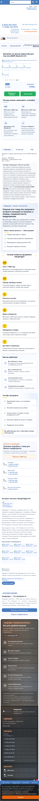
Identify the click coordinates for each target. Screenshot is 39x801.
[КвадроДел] (5, 2)
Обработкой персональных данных (26, 793)
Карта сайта (6, 726)
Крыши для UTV (15, 46)
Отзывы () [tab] (19, 149)
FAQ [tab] (32, 149)
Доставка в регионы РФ (29, 24)
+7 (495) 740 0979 (13, 464)
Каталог (4, 46)
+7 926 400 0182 (13, 472)
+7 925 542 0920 (13, 474)
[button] (6, 782)
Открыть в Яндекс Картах (19, 614)
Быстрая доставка (30, 31)
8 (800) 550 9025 (13, 466)
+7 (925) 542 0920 (9, 742)
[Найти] (33, 2)
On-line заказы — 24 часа (29, 29)
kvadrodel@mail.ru (9, 757)
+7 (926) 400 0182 (9, 739)
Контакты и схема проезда (19, 610)
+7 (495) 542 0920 (9, 746)
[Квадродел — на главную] (8, 711)
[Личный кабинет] (37, 2)
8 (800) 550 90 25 (9, 753)
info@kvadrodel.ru (9, 760)
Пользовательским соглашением (11, 791)
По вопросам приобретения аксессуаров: (14, 31)
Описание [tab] (7, 149)
